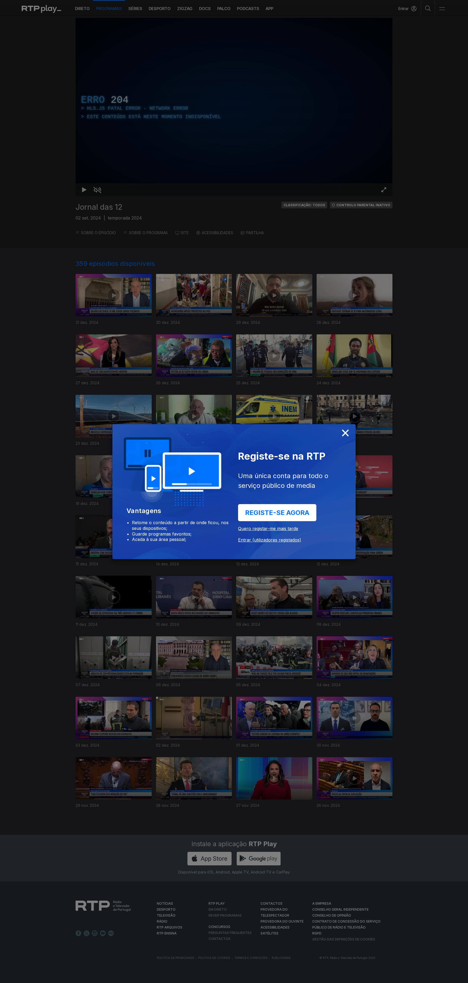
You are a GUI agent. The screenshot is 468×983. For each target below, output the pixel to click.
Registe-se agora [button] (277, 513)
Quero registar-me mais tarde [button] (268, 528)
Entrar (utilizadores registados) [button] (269, 540)
